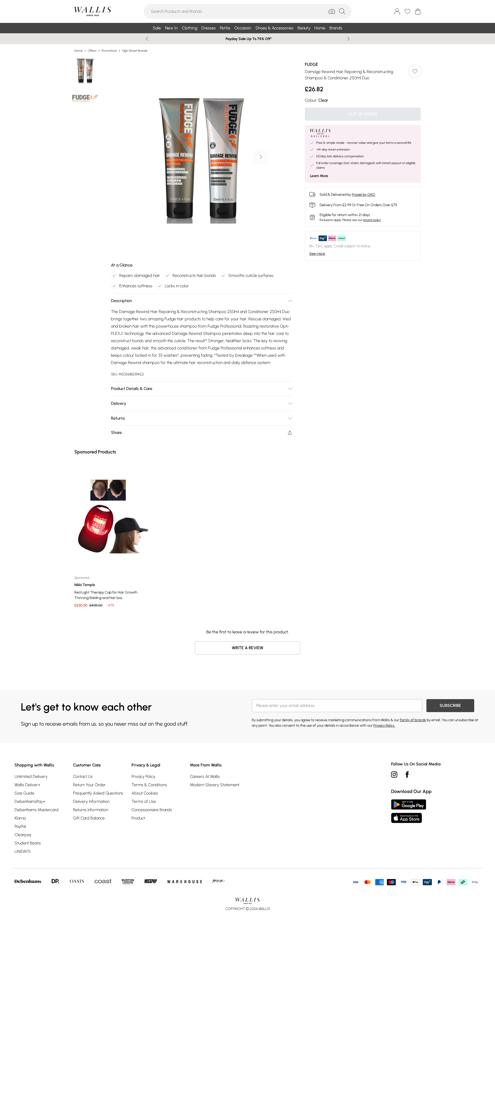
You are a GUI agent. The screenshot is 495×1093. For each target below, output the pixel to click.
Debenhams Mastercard (36, 809)
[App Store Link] (408, 811)
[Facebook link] (407, 774)
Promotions (109, 51)
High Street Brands (134, 51)
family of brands (413, 720)
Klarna (20, 818)
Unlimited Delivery (31, 776)
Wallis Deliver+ (27, 784)
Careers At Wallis (205, 776)
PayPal (20, 826)
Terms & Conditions (149, 784)
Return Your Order (89, 784)
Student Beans (28, 843)
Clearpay (23, 834)
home (78, 51)
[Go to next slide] (260, 157)
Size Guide (24, 793)
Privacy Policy (143, 776)
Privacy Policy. (384, 725)
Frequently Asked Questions (98, 793)
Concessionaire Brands (151, 809)
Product (138, 818)
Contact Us (83, 776)
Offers (92, 51)
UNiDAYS (23, 851)
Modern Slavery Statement (214, 784)
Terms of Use (143, 801)
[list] (201, 157)
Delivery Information (91, 801)
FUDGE (311, 64)
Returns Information (90, 809)
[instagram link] (394, 774)
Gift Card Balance (89, 818)
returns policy (372, 220)
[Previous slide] (147, 39)
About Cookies (144, 793)
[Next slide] (348, 39)
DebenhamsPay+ (30, 801)
